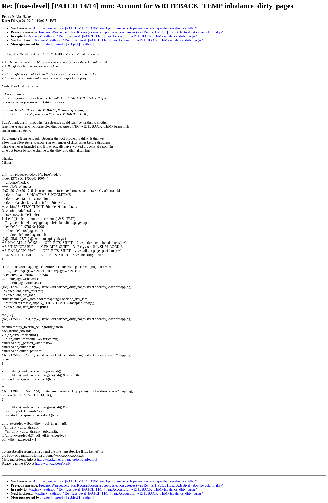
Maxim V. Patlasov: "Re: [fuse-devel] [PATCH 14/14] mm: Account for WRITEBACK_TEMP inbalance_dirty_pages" (113, 36)
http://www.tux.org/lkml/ (52, 463)
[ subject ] (73, 44)
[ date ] (47, 44)
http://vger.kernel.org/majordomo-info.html (67, 459)
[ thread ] (58, 44)
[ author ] (87, 44)
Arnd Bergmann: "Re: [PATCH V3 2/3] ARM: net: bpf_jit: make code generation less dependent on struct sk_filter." (115, 28)
